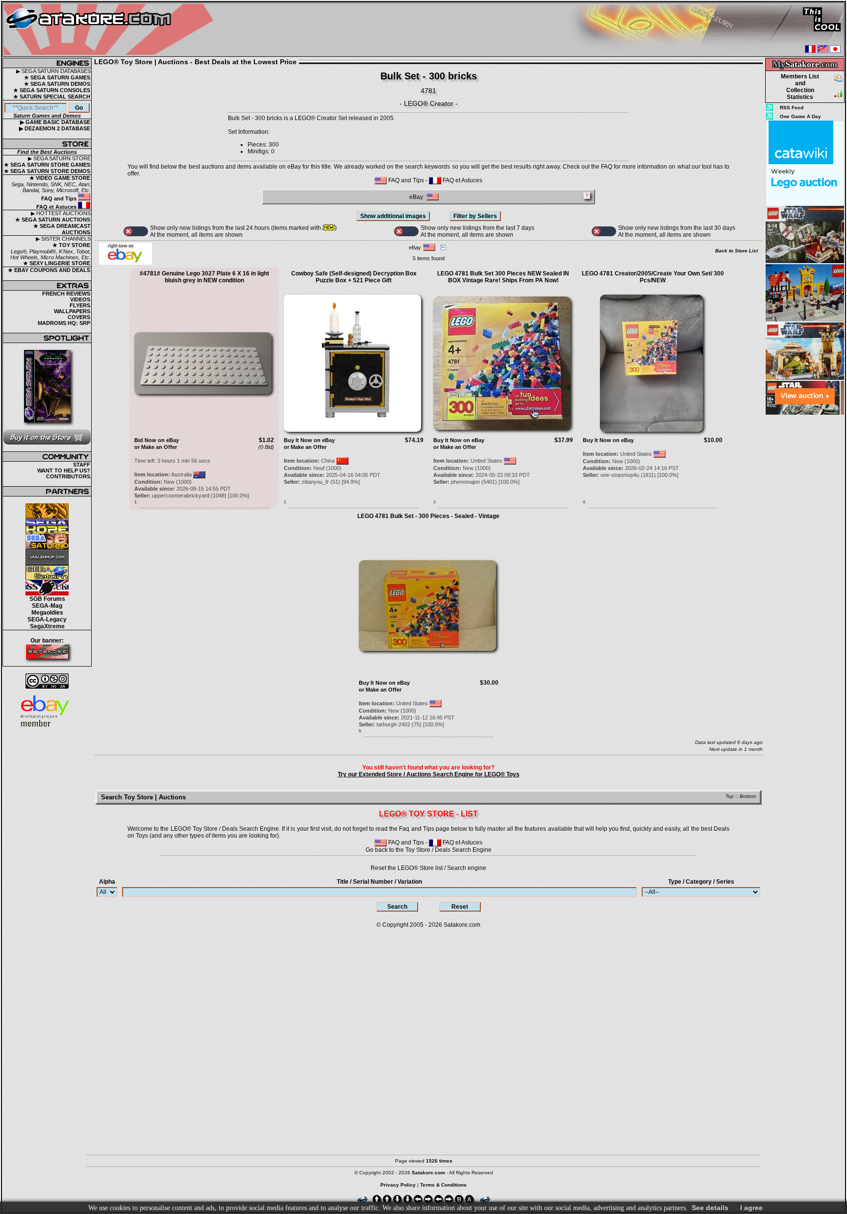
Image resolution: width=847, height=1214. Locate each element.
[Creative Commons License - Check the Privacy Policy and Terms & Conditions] (47, 681)
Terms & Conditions (443, 1185)
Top (729, 796)
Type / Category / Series (701, 881)
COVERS (79, 317)
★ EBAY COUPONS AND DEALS (49, 270)
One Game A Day (800, 116)
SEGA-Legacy (47, 619)
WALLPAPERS (72, 311)
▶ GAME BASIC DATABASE (55, 122)
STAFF (81, 465)
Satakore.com (462, 924)
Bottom (748, 796)
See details (710, 1208)
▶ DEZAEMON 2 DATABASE (54, 128)
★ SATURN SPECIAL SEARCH (51, 96)
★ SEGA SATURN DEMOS (57, 84)
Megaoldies (47, 612)
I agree (751, 1208)
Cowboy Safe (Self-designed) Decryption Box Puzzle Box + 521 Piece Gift (354, 277)
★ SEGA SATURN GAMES (57, 77)
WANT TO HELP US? (63, 470)
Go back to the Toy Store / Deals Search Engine (429, 849)
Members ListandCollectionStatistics (800, 86)
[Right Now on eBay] (125, 263)
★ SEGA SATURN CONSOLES (51, 90)
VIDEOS (80, 299)
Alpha (107, 881)
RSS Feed (791, 107)
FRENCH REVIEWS (66, 294)
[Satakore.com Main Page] (111, 29)
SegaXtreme (47, 626)
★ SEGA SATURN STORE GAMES (47, 165)
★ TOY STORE (71, 245)
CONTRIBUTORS (68, 476)
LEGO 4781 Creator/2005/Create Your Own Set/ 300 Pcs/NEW (653, 277)
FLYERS (80, 305)
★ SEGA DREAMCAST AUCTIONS (62, 229)
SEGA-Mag (47, 605)
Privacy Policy (398, 1185)
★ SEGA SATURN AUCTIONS (52, 220)
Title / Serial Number (379, 881)
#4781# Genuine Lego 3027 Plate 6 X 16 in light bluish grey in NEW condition (204, 277)
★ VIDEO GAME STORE (59, 178)
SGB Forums (47, 598)
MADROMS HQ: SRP (64, 323)
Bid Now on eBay (156, 440)
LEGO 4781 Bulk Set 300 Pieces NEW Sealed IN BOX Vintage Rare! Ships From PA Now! (503, 277)
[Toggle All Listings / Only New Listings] (136, 231)
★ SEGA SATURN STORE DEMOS (47, 171)
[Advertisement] (805, 563)
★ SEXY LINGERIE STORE (56, 263)
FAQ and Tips (59, 198)
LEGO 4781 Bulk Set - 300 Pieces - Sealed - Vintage (428, 516)
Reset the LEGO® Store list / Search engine (428, 868)
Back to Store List (736, 250)
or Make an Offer (155, 447)
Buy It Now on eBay (309, 440)
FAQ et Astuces (57, 207)
